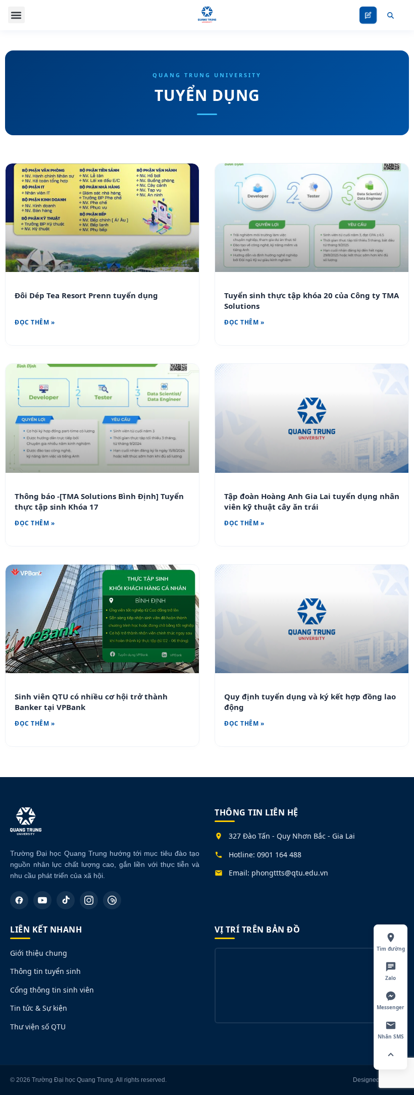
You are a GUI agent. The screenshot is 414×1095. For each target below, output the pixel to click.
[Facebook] (19, 900)
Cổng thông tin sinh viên (52, 990)
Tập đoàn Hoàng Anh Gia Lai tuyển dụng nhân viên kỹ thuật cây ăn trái (311, 501)
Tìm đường (391, 948)
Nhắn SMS (391, 1036)
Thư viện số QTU (38, 1026)
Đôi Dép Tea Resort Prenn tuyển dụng (86, 295)
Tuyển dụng (207, 95)
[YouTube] (42, 900)
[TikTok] (66, 900)
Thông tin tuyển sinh (45, 971)
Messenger (390, 1007)
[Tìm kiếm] (390, 15)
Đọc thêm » (35, 322)
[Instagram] (89, 900)
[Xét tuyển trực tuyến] (368, 15)
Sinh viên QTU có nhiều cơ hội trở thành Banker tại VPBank (91, 701)
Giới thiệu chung (38, 953)
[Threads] (112, 900)
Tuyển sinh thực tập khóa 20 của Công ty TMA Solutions (311, 300)
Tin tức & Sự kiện (38, 1008)
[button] (16, 15)
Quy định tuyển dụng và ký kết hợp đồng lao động (310, 701)
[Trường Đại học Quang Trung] (25, 826)
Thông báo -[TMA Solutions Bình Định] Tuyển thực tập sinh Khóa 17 (99, 501)
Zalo (390, 977)
